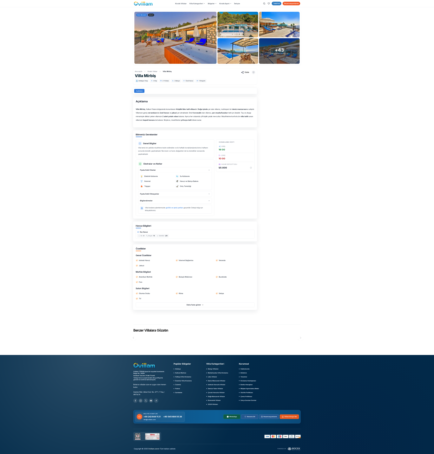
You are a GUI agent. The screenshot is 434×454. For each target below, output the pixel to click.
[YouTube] (151, 401)
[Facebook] (135, 401)
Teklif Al (276, 3)
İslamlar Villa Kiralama (183, 381)
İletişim (237, 4)
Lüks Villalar (212, 377)
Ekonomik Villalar (214, 400)
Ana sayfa (138, 71)
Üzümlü (178, 384)
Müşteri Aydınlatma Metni (250, 388)
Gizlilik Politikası (247, 392)
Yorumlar (244, 377)
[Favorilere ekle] (253, 72)
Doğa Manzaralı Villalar (216, 396)
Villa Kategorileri (196, 4)
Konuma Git (251, 416)
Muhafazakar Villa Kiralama (218, 373)
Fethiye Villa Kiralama (183, 377)
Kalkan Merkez (180, 373)
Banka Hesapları (247, 384)
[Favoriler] (268, 3)
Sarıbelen (178, 392)
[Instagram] (141, 401)
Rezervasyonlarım (291, 3)
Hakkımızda (245, 369)
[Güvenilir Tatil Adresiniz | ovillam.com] (143, 3)
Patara (177, 388)
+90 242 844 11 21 (152, 416)
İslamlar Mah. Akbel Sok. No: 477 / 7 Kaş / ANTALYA (148, 393)
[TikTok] (156, 401)
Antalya (178, 369)
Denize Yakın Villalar (215, 388)
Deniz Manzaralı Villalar (216, 381)
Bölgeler (211, 4)
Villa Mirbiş (167, 71)
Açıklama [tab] (139, 91)
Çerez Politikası (246, 396)
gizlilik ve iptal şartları (174, 208)
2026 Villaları (213, 404)
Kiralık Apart (224, 4)
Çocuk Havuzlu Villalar (216, 392)
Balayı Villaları (213, 369)
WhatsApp (233, 416)
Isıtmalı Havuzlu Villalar (216, 384)
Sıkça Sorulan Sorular (248, 400)
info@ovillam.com (150, 419)
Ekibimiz (244, 373)
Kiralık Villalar (181, 4)
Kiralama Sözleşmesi (248, 381)
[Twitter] (146, 401)
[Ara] (264, 3)
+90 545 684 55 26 (172, 416)
